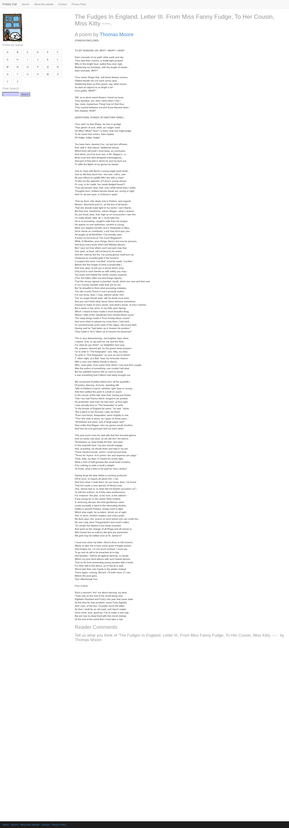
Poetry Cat (10, 4)
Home (6, 824)
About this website (44, 4)
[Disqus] (180, 689)
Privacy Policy (79, 4)
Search (25, 4)
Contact (63, 4)
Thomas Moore (117, 34)
